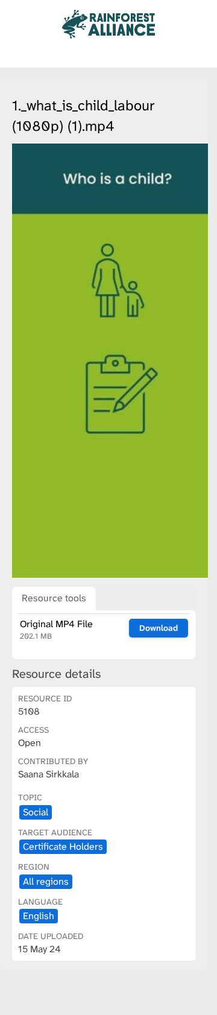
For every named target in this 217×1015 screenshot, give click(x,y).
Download (158, 627)
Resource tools (54, 598)
